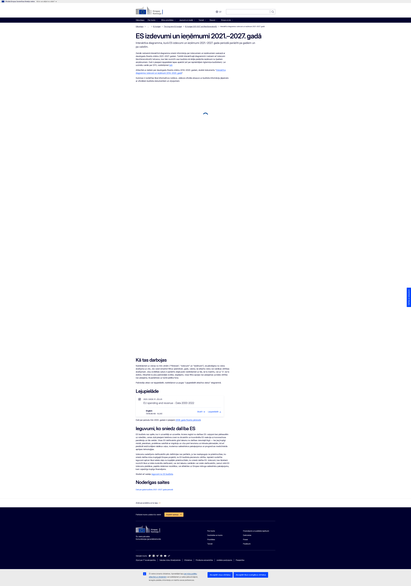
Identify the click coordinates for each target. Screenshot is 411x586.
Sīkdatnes (188, 560)
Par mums (211, 531)
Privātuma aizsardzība (204, 560)
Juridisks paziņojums (224, 560)
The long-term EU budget (173, 26)
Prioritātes (211, 539)
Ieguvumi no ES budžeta (162, 474)
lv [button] (220, 12)
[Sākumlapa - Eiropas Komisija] (153, 10)
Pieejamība (240, 560)
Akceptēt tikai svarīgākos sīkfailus (251, 575)
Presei (245, 539)
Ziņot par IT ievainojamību (146, 560)
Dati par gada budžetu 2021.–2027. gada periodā (154, 490)
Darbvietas (247, 535)
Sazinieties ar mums (215, 535)
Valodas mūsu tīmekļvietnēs (170, 560)
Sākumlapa (140, 20)
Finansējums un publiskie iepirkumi (256, 531)
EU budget (157, 26)
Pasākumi (246, 544)
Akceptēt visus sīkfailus (220, 575)
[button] (201, 411)
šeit (170, 65)
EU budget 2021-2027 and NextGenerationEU (201, 26)
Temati (209, 544)
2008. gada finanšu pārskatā (188, 420)
